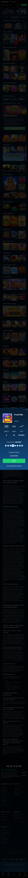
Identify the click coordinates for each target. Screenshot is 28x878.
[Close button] (26, 409)
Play (14, 461)
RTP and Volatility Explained (14, 466)
